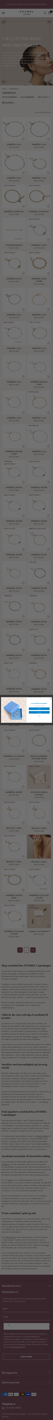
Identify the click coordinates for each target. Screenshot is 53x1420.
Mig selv (39, 708)
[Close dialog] (51, 698)
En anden (39, 712)
